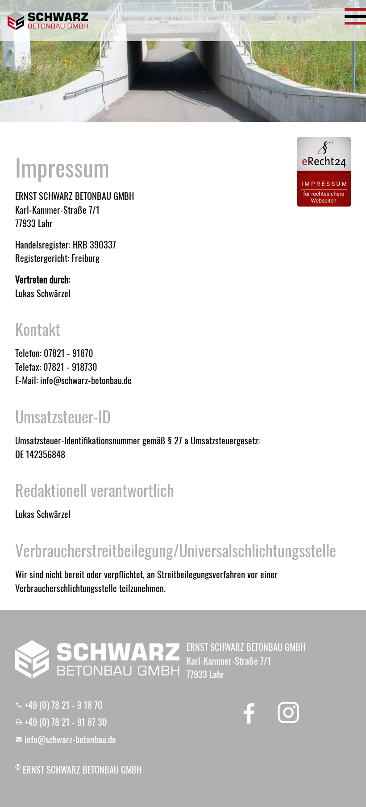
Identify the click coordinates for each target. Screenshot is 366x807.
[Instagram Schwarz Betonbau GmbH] (288, 712)
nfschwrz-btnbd (69, 739)
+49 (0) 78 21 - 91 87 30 (66, 721)
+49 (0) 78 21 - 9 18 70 (64, 705)
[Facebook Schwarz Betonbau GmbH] (249, 712)
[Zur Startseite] (48, 20)
